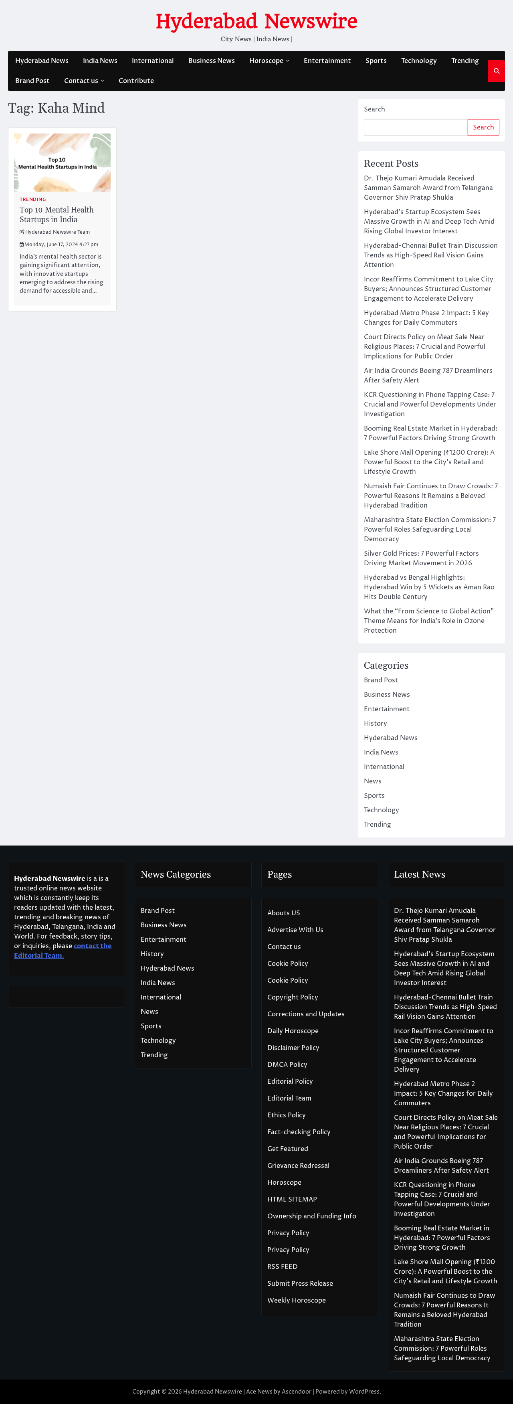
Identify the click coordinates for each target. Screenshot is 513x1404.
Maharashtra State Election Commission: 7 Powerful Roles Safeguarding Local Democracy (430, 530)
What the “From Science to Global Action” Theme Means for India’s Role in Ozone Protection (429, 621)
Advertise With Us (295, 930)
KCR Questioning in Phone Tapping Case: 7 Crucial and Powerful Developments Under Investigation (430, 404)
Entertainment (327, 61)
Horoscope (266, 61)
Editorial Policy (290, 1081)
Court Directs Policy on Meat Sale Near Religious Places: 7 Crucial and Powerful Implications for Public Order (424, 347)
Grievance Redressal (298, 1165)
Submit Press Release (300, 1283)
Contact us (81, 81)
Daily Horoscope (293, 1031)
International (153, 61)
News (373, 781)
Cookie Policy (287, 963)
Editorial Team (289, 1098)
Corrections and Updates (306, 1014)
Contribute (136, 81)
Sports (376, 61)
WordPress (364, 1392)
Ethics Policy (286, 1115)
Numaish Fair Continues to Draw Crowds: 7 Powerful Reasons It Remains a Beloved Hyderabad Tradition (431, 496)
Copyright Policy (292, 997)
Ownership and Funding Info (311, 1216)
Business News (211, 61)
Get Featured (287, 1149)
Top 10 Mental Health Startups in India (57, 215)
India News (100, 61)
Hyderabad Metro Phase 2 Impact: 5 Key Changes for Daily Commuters (443, 1094)
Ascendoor (296, 1392)
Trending (465, 61)
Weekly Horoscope (296, 1300)
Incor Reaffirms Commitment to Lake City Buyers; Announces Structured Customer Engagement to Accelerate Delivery (428, 289)
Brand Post (32, 81)
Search (374, 109)
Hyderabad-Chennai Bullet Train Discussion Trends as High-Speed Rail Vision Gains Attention (431, 255)
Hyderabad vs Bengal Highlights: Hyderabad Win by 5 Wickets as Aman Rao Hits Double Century (429, 587)
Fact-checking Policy (299, 1132)
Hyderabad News (42, 61)
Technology (419, 61)
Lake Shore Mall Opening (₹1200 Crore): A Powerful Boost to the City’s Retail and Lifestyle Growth (429, 462)
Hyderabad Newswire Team (57, 232)
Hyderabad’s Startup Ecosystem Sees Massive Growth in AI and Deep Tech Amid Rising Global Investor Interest (429, 222)
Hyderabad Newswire (256, 21)
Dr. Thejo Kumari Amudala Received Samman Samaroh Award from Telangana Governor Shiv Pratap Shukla (428, 188)
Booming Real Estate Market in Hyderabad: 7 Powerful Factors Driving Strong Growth (442, 1238)
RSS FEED (282, 1266)
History (375, 723)
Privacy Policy (288, 1233)
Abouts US (283, 913)
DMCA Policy (287, 1064)
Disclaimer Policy (293, 1048)
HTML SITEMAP (292, 1199)
